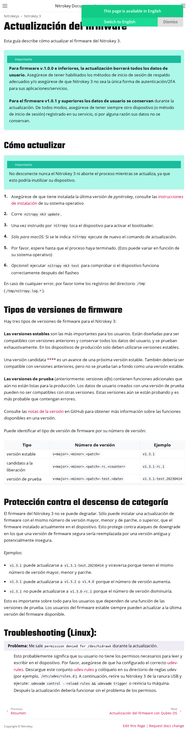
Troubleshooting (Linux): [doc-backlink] (50, 633)
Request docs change (166, 725)
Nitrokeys (11, 16)
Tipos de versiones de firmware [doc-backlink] (63, 310)
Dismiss (170, 21)
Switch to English (119, 21)
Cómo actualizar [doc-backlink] (34, 146)
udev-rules (84, 669)
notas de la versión (46, 411)
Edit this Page (134, 725)
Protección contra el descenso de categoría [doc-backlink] (86, 503)
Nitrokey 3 (32, 16)
